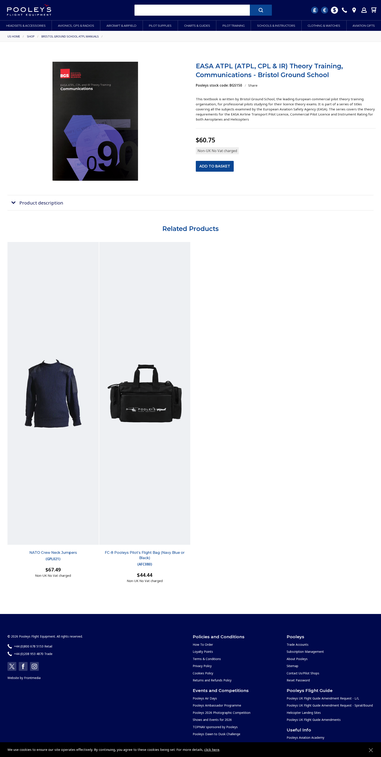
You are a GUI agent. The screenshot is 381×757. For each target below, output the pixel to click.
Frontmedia (32, 678)
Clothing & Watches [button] (324, 25)
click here (211, 749)
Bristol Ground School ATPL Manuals (70, 36)
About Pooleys (297, 659)
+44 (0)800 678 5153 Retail (33, 646)
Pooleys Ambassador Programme (217, 705)
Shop (31, 36)
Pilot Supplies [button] (160, 25)
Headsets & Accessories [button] (26, 25)
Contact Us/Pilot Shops (303, 673)
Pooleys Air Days (205, 698)
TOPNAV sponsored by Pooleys (215, 727)
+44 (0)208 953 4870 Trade (33, 654)
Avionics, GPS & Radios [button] (76, 25)
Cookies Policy (203, 673)
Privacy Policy (202, 666)
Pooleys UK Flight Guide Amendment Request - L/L (323, 698)
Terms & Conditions (207, 659)
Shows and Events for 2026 (212, 720)
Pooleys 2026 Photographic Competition (221, 713)
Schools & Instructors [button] (276, 25)
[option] (95, 121)
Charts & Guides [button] (197, 25)
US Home (13, 36)
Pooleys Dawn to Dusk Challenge (216, 734)
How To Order (203, 644)
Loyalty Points (203, 651)
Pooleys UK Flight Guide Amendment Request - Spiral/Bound (330, 705)
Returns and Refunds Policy (212, 680)
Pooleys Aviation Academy (305, 737)
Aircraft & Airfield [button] (121, 25)
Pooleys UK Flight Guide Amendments (314, 720)
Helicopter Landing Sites (304, 713)
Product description (41, 203)
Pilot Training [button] (233, 25)
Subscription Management (305, 651)
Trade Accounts (297, 644)
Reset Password (298, 680)
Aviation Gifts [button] (364, 25)
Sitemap (292, 666)
